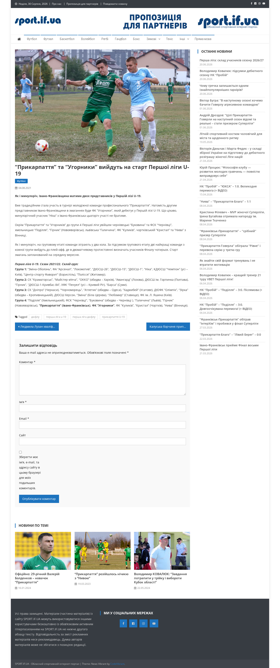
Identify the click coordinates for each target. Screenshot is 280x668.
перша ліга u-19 (56, 317)
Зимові (151, 39)
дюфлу (35, 317)
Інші (182, 39)
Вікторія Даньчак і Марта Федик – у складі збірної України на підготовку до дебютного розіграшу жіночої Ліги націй (232, 153)
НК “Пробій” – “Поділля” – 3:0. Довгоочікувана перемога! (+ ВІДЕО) (226, 307)
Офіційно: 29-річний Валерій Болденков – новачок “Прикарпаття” (37, 578)
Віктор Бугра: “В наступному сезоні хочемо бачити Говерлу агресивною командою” (231, 102)
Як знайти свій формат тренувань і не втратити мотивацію (227, 263)
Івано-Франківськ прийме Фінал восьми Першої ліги (229, 347)
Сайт (22, 435)
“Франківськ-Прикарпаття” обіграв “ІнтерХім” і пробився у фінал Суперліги (229, 321)
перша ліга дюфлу (84, 317)
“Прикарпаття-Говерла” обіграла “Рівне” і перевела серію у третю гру (230, 248)
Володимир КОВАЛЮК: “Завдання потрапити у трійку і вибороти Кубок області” (160, 578)
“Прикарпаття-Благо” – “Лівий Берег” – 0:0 (230, 334)
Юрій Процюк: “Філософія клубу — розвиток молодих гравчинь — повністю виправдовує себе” (230, 171)
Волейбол (88, 39)
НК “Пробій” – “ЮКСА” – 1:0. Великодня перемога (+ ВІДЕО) (228, 188)
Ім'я (23, 402)
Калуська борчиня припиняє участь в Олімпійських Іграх (170, 326)
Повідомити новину (115, 4)
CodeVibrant (117, 664)
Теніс (169, 39)
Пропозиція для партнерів (82, 4)
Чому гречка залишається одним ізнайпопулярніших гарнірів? (224, 88)
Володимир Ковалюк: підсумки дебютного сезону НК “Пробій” (231, 73)
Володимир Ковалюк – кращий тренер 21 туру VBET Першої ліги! (230, 277)
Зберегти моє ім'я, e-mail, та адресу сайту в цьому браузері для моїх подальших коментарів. (30, 472)
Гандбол (120, 39)
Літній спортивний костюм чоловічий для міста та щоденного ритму (231, 136)
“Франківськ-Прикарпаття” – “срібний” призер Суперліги (228, 233)
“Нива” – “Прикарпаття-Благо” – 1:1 (225, 201)
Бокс (136, 39)
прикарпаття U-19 (113, 317)
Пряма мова (203, 39)
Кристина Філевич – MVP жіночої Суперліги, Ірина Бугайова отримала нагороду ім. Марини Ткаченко (232, 216)
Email (24, 419)
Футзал (48, 39)
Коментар (27, 362)
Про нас (56, 4)
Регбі (104, 39)
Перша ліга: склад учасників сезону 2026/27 (232, 60)
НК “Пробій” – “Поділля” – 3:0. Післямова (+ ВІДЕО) (231, 292)
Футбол (32, 39)
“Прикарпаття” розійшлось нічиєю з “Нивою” (102, 576)
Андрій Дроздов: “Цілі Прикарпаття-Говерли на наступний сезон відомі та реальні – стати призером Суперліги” (228, 119)
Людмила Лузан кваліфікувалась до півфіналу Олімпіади (39, 326)
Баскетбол (67, 39)
